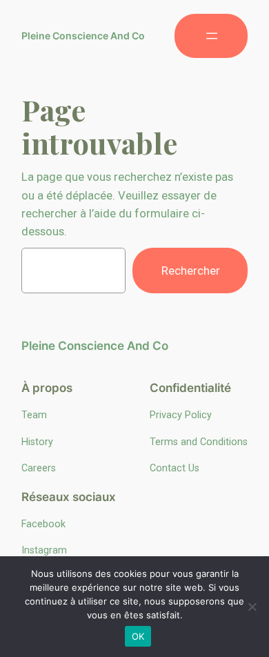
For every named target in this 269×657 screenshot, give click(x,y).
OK (138, 636)
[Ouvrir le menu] (211, 36)
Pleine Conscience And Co (83, 35)
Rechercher (190, 270)
